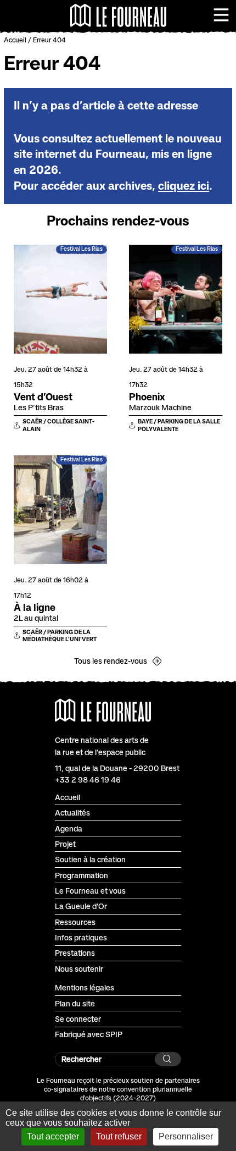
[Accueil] (118, 15)
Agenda (68, 828)
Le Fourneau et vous (90, 890)
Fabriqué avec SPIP (88, 1034)
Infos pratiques (81, 937)
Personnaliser (186, 1136)
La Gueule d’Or (81, 906)
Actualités (72, 812)
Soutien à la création (90, 859)
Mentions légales (84, 987)
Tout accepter (53, 1136)
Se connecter (78, 1018)
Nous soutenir (79, 968)
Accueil (15, 40)
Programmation (81, 875)
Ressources (75, 922)
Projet (65, 844)
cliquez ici (183, 185)
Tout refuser (119, 1136)
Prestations (75, 952)
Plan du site (75, 1003)
